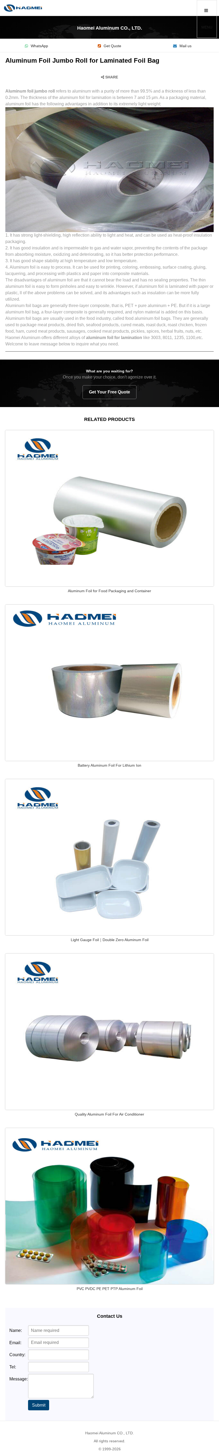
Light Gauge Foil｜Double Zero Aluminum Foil (109, 940)
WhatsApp (39, 46)
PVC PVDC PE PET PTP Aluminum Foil (110, 1289)
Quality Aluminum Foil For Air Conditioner (109, 1114)
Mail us (185, 46)
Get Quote (112, 46)
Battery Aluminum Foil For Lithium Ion (109, 765)
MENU (206, 27)
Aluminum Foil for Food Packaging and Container (109, 591)
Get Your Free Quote (109, 392)
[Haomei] (23, 8)
